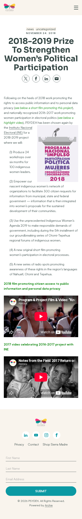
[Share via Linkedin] (46, 78)
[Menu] (76, 8)
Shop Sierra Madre (55, 444)
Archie (49, 505)
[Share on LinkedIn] (26, 435)
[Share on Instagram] (46, 435)
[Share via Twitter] (26, 78)
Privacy (19, 444)
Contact (33, 444)
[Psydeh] (9, 7)
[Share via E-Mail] (56, 78)
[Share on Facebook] (56, 435)
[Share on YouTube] (36, 435)
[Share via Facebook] (36, 78)
